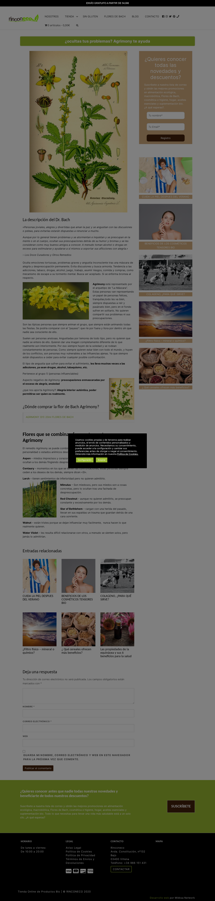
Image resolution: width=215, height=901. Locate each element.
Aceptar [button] (101, 460)
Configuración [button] (85, 460)
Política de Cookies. (127, 454)
